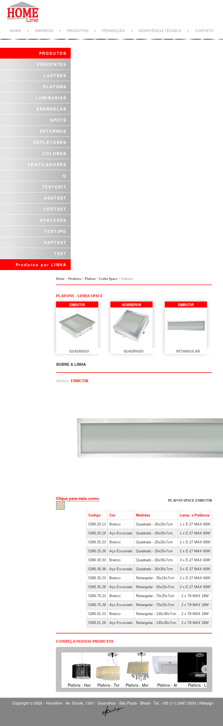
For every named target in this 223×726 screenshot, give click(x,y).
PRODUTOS (77, 30)
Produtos (75, 279)
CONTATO (204, 30)
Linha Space (108, 279)
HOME (15, 30)
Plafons (90, 279)
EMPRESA (44, 30)
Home (60, 279)
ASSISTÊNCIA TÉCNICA (159, 30)
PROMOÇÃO (113, 30)
